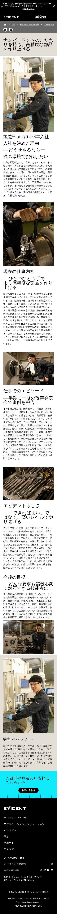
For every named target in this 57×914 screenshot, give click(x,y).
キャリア (9, 849)
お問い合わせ (28, 790)
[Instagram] (41, 870)
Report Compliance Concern (28, 902)
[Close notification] (53, 6)
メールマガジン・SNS (14, 858)
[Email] (52, 864)
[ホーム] (5, 24)
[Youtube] (52, 870)
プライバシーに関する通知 (28, 898)
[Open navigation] (52, 17)
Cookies (44, 898)
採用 (13, 24)
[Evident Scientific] (11, 17)
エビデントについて (15, 818)
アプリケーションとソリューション (24, 824)
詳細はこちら (28, 8)
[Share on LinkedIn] (11, 30)
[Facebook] (44, 870)
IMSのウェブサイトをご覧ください (19, 880)
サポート (9, 842)
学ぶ (6, 836)
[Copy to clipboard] (5, 30)
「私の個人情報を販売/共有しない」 (28, 906)
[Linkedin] (48, 870)
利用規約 (11, 898)
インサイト (10, 830)
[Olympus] (40, 17)
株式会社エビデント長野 (29, 24)
